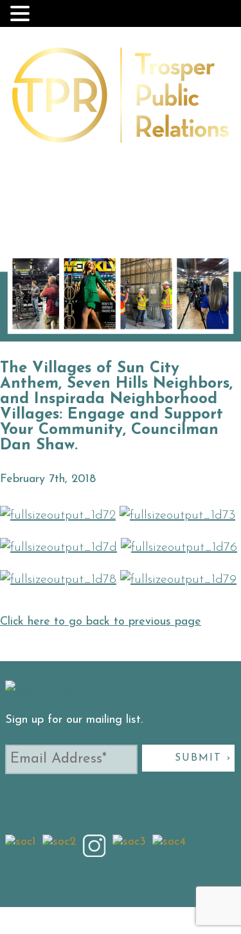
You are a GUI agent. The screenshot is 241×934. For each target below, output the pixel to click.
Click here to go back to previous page (100, 622)
